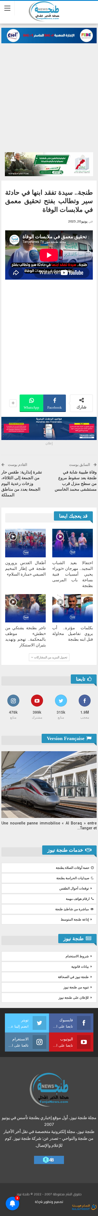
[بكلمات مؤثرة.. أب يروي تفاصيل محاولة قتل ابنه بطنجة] (72, 608)
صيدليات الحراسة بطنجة (72, 878)
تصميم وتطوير (53, 1202)
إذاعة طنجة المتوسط (75, 919)
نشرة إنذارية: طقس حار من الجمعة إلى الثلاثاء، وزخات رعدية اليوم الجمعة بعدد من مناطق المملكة (21, 483)
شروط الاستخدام (77, 956)
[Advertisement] (49, 95)
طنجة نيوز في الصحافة (73, 977)
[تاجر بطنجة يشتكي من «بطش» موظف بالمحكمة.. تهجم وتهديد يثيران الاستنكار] (25, 608)
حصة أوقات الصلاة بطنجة (72, 868)
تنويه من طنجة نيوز (76, 987)
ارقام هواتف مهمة (78, 899)
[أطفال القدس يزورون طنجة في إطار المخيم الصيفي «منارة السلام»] (25, 543)
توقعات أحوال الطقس (74, 888)
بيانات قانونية (80, 966)
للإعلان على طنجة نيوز (74, 998)
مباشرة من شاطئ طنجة (72, 909)
